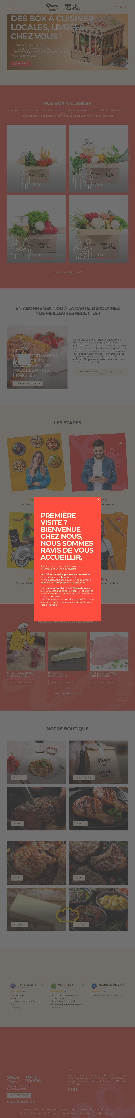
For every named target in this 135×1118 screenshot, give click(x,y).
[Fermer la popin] (98, 499)
